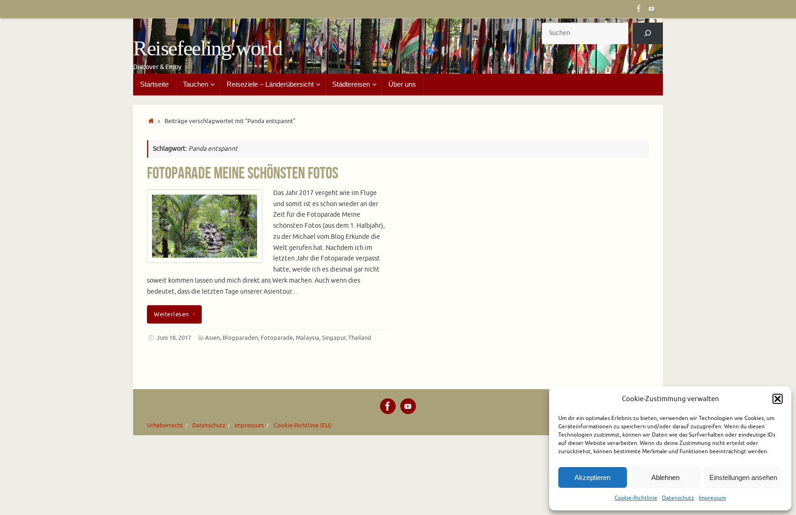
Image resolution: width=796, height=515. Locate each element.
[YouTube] (651, 8)
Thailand (359, 338)
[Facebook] (638, 8)
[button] (777, 398)
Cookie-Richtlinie (636, 498)
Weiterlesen (171, 314)
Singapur (333, 338)
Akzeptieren (592, 477)
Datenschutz (678, 498)
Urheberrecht (165, 425)
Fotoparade (277, 338)
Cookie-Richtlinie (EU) (302, 425)
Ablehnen (665, 477)
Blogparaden (240, 338)
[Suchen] (648, 33)
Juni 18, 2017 (174, 338)
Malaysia (307, 338)
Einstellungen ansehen (743, 477)
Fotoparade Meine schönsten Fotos (242, 173)
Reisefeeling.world (207, 48)
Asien (212, 338)
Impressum (712, 498)
